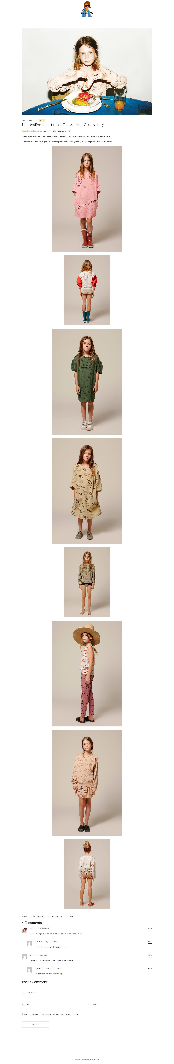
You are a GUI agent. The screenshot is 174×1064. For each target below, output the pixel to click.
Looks (42, 120)
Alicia (32, 955)
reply (150, 928)
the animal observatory (62, 916)
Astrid (32, 928)
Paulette (28, 916)
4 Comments (39, 916)
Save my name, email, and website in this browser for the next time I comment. (52, 1014)
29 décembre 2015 (30, 120)
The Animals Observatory (32, 131)
